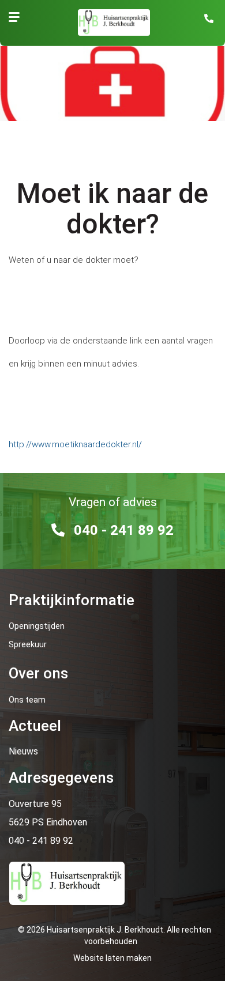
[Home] (108, 22)
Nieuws (23, 751)
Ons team (27, 699)
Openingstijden (37, 626)
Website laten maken (112, 958)
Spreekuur (28, 644)
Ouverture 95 (35, 803)
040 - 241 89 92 (124, 530)
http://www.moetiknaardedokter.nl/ (75, 444)
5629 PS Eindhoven (48, 822)
